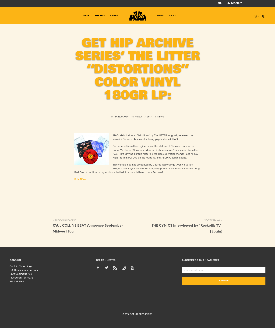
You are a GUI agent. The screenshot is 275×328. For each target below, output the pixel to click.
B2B (220, 3)
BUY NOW (80, 179)
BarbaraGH (121, 117)
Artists (114, 16)
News (86, 16)
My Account (234, 3)
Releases (100, 16)
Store (160, 16)
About (172, 16)
